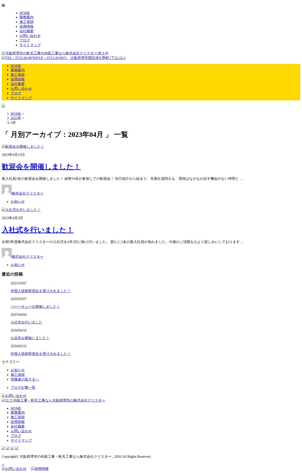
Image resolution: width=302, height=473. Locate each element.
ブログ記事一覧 (23, 387)
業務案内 (26, 17)
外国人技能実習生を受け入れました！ (41, 291)
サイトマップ (30, 45)
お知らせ (18, 201)
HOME (24, 13)
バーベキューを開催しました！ (35, 306)
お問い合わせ (30, 36)
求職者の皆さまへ (25, 379)
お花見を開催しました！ (30, 338)
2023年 (16, 118)
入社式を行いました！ (38, 230)
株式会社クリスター (28, 193)
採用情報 (26, 26)
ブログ (24, 40)
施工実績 (26, 22)
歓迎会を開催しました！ (41, 166)
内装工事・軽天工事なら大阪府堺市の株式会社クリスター (58, 400)
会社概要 (26, 31)
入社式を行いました (26, 322)
